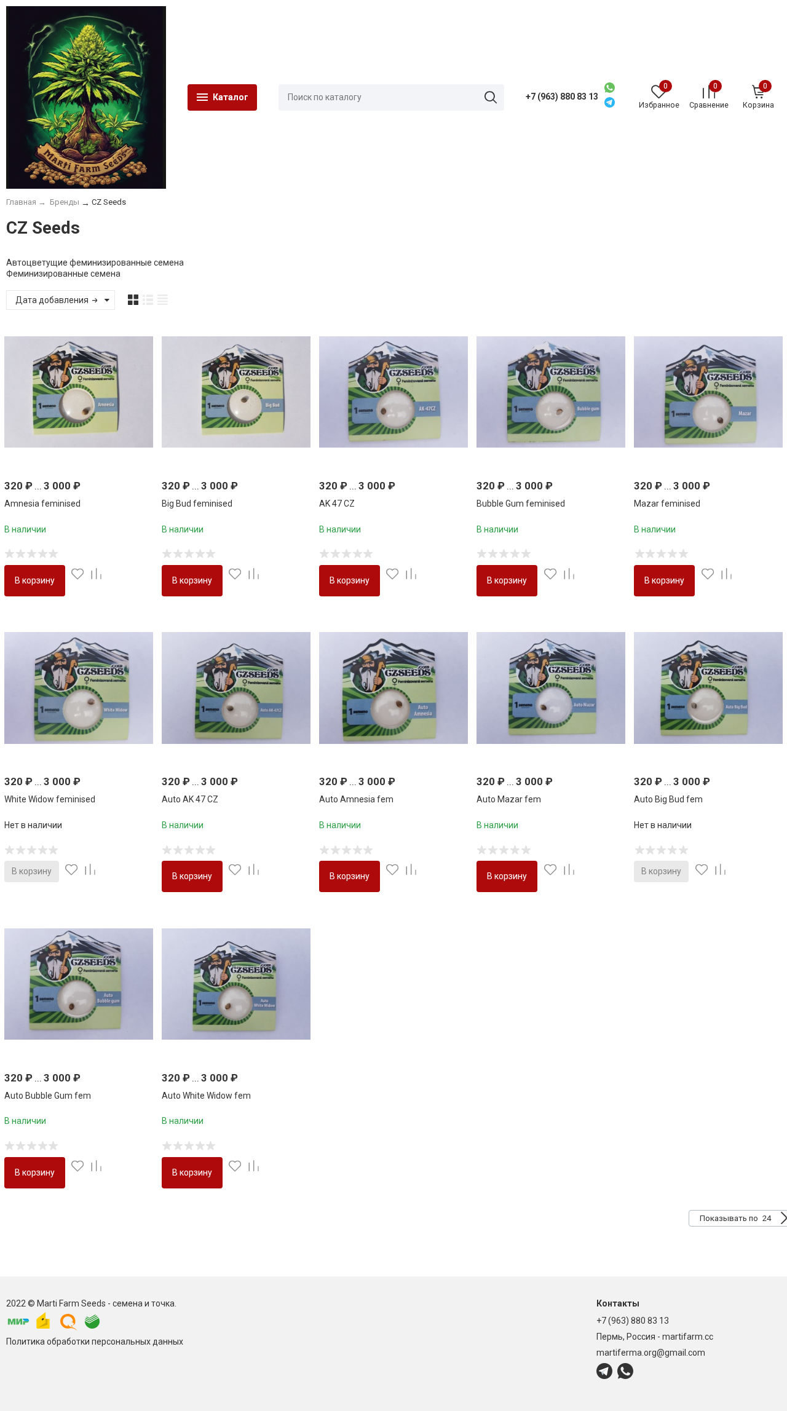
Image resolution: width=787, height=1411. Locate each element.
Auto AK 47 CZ (190, 799)
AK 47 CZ (337, 503)
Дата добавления (52, 300)
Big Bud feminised (197, 503)
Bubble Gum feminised (521, 503)
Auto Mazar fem (509, 799)
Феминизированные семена (63, 274)
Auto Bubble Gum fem (47, 1096)
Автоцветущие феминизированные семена (95, 262)
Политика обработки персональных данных (94, 1341)
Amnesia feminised (42, 503)
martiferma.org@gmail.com (650, 1353)
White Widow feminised (49, 799)
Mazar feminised (667, 503)
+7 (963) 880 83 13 (562, 96)
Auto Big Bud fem (668, 799)
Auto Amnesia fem (356, 799)
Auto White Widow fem (206, 1096)
